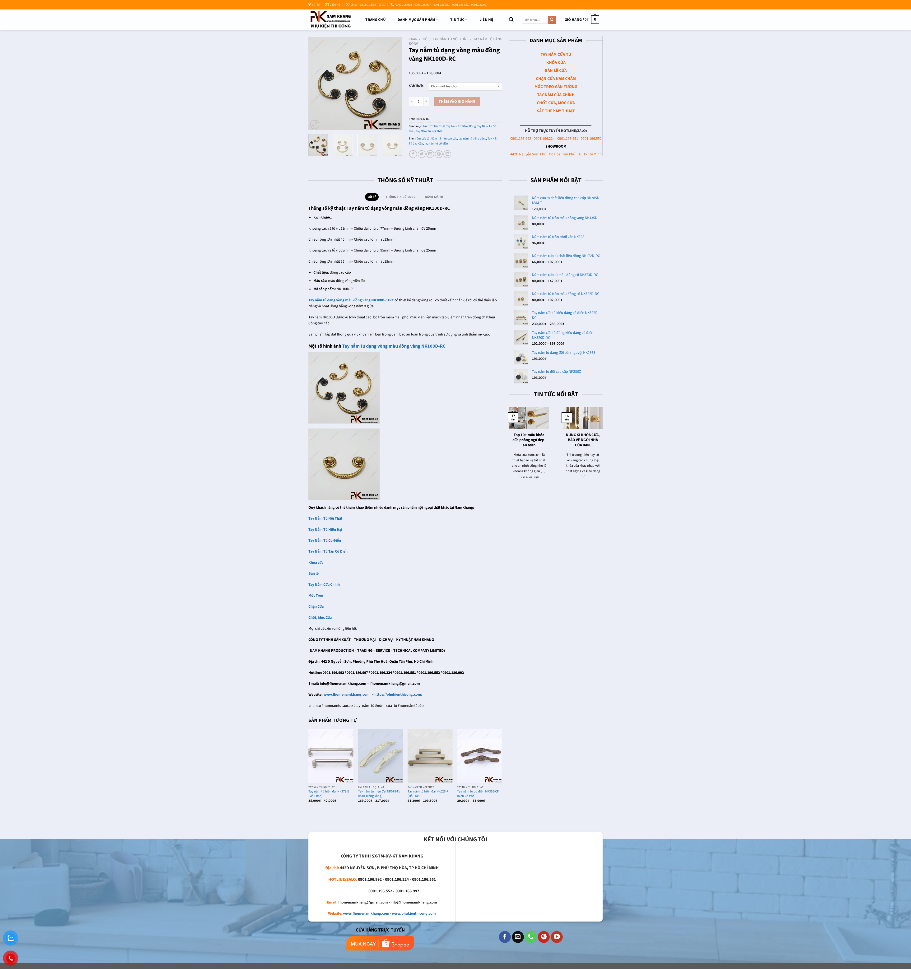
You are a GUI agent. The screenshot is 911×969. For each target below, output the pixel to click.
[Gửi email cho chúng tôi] (518, 937)
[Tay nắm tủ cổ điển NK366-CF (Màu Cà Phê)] (479, 756)
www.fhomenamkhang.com (366, 913)
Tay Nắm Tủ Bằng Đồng (461, 126)
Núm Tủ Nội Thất (434, 126)
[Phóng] (314, 124)
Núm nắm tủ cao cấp (444, 138)
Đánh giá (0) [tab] (434, 197)
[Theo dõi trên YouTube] (557, 937)
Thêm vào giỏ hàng (457, 101)
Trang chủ (375, 19)
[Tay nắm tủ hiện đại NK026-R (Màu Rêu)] (430, 756)
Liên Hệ (486, 19)
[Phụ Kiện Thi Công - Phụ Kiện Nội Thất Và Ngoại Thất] (330, 19)
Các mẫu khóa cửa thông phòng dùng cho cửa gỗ (582, 418)
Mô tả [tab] (371, 197)
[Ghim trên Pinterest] (439, 154)
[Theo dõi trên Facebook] (505, 937)
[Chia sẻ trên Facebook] (413, 154)
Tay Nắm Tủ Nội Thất (450, 39)
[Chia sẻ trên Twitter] (422, 154)
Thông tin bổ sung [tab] (400, 197)
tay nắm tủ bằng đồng (472, 138)
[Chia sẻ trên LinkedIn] (447, 154)
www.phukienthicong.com (414, 913)
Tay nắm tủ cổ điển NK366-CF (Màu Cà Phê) (478, 793)
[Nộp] (552, 20)
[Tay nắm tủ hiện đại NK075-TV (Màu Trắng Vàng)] (380, 756)
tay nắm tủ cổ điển (436, 143)
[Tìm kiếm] (511, 19)
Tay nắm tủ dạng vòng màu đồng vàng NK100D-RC (394, 346)
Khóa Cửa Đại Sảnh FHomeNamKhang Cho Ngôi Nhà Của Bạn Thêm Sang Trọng (529, 423)
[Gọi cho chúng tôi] (531, 937)
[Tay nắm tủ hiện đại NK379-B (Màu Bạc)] (330, 756)
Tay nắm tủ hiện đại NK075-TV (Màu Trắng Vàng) (379, 793)
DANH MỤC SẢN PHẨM (416, 19)
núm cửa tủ (422, 138)
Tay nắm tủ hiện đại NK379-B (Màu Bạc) (328, 793)
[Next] (394, 83)
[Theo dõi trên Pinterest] (544, 937)
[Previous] (316, 83)
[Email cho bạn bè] (430, 154)
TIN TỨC (457, 19)
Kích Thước (416, 86)
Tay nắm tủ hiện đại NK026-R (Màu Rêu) (428, 793)
